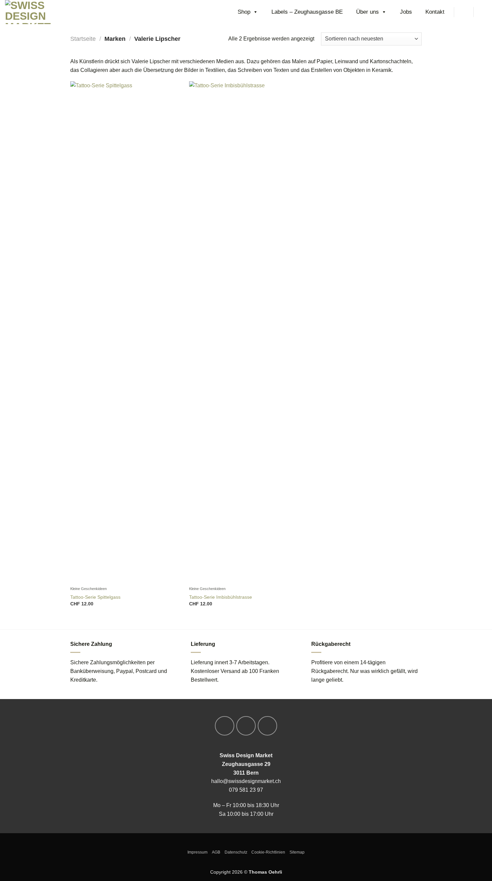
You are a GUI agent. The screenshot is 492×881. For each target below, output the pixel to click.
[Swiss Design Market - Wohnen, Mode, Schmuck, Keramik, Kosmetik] (38, 12)
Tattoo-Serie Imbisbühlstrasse (220, 597)
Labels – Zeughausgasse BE (307, 12)
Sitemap (297, 852)
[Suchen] (463, 11)
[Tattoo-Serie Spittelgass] (126, 332)
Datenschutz (236, 852)
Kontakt (434, 12)
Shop (244, 12)
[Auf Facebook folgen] (224, 726)
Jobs (406, 12)
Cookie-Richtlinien (268, 852)
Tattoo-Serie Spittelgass (95, 597)
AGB (216, 852)
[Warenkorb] (483, 12)
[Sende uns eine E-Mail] (267, 726)
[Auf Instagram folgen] (246, 726)
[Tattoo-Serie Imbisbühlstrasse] (245, 332)
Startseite (83, 38)
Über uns (367, 12)
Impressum (197, 852)
